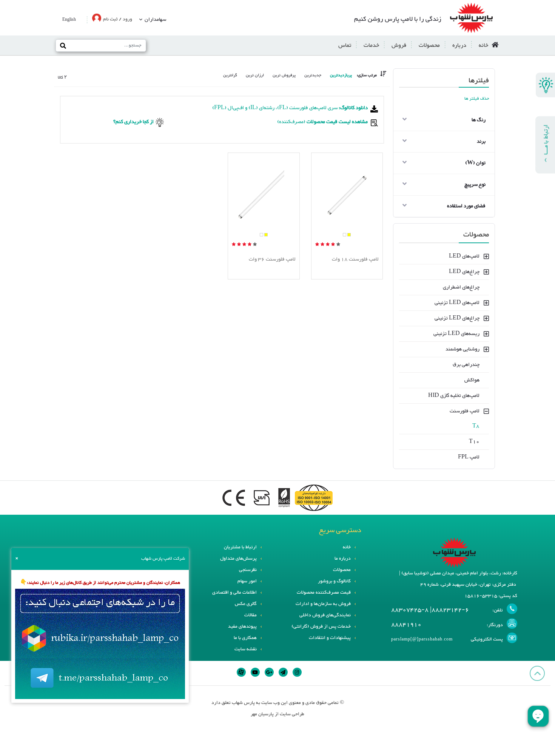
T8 (475, 426)
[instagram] (297, 672)
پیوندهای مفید (242, 626)
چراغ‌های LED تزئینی (457, 318)
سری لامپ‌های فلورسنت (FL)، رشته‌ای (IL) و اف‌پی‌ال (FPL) (290, 108)
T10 (474, 442)
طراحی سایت (292, 714)
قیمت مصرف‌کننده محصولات (324, 592)
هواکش (471, 380)
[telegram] (283, 672)
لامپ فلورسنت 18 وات (355, 259)
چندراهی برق (466, 365)
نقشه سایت (245, 649)
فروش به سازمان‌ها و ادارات (323, 603)
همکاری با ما (245, 637)
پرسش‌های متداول (238, 558)
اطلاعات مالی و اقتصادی (234, 592)
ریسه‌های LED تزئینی (456, 334)
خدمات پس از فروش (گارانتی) (321, 626)
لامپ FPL (468, 457)
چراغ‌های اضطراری (461, 287)
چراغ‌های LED (464, 272)
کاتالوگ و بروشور (334, 581)
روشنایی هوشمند (462, 349)
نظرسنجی (248, 569)
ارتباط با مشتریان (240, 547)
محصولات (429, 45)
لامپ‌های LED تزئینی (457, 303)
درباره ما (343, 558)
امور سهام (247, 581)
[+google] (269, 672)
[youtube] (255, 672)
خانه (483, 45)
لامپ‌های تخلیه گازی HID (453, 396)
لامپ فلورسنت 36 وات (272, 259)
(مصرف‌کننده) (322, 122)
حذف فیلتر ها (476, 98)
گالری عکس (246, 603)
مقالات (250, 615)
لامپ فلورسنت (464, 411)
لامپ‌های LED (464, 256)
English (69, 19)
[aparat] (241, 672)
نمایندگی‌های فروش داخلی (325, 615)
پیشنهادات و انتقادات (330, 637)
